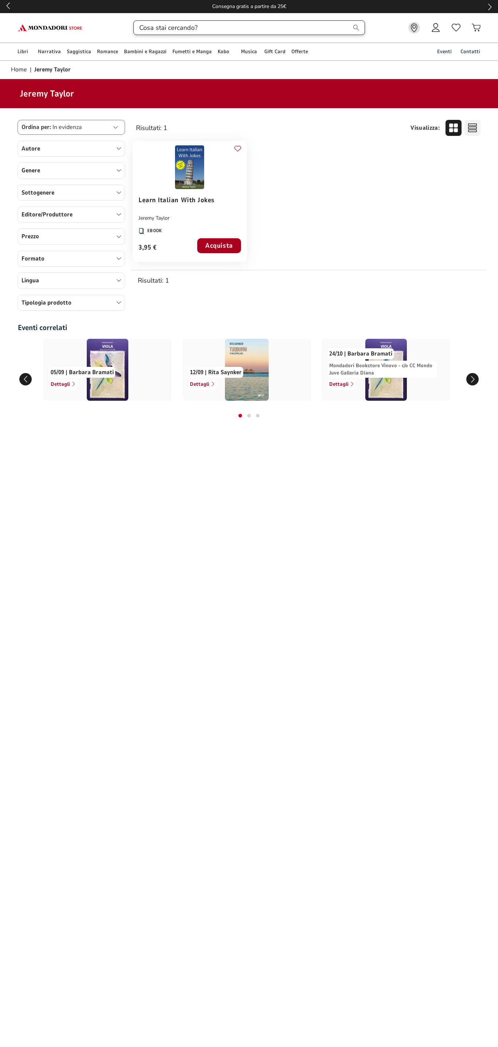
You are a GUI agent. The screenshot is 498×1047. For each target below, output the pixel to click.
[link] (414, 28)
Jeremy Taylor (154, 218)
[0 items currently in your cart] (476, 27)
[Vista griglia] (454, 128)
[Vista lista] (472, 128)
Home (19, 70)
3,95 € (147, 248)
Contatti (470, 51)
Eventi (444, 51)
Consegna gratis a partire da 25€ (249, 6)
